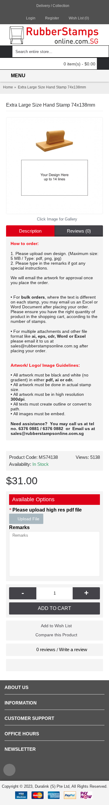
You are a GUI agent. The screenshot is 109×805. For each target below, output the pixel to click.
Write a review (73, 649)
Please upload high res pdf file (47, 509)
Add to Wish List (56, 625)
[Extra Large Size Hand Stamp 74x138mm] (54, 165)
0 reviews (45, 649)
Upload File (27, 518)
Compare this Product (56, 634)
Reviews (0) (79, 231)
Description (30, 231)
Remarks (19, 527)
